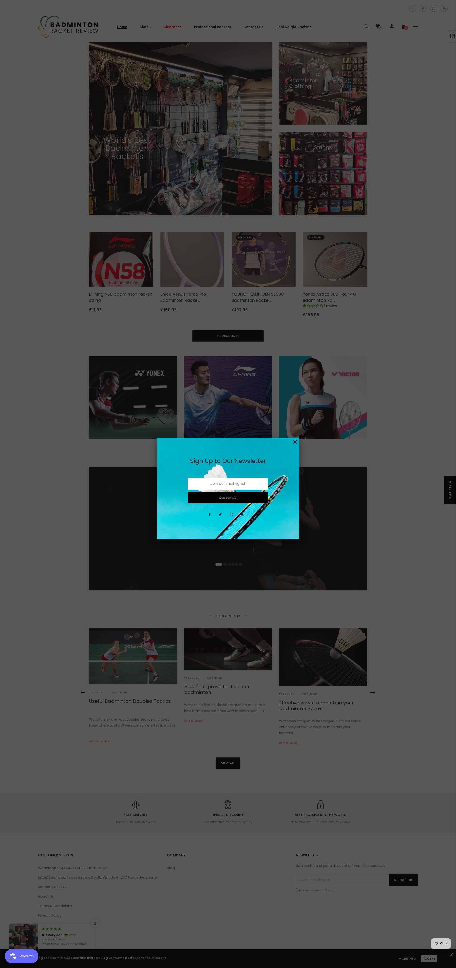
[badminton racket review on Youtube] (242, 517)
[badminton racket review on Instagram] (231, 517)
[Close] (295, 442)
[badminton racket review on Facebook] (210, 517)
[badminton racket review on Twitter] (220, 517)
